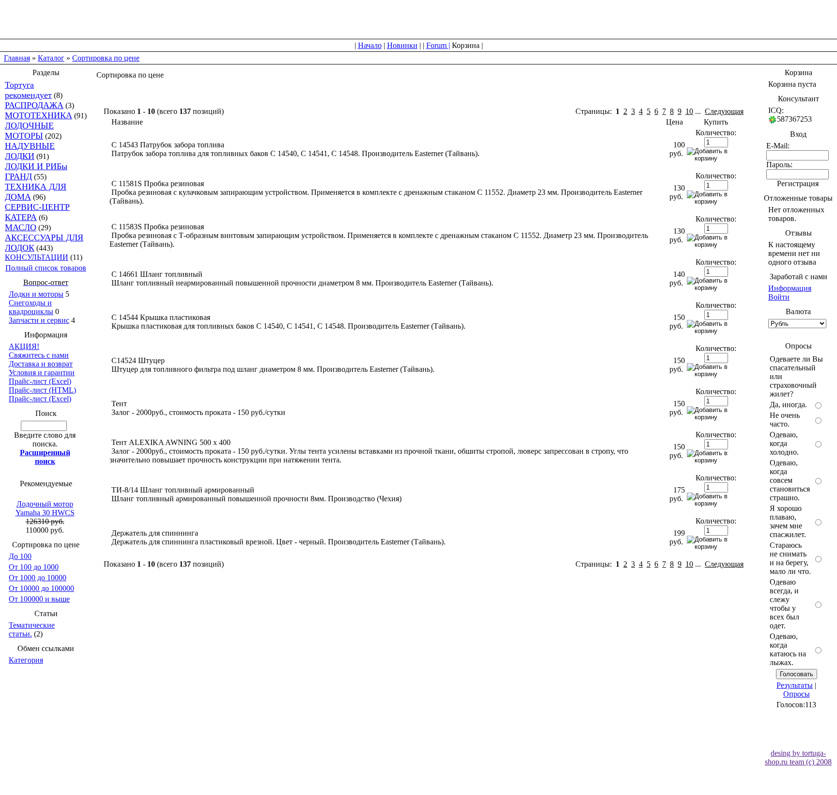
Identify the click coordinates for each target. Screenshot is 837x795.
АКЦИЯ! (24, 346)
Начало (370, 45)
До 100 (20, 556)
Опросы (796, 694)
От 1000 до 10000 (37, 577)
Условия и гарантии (42, 372)
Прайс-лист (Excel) (40, 381)
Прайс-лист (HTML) (42, 390)
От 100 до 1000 (34, 567)
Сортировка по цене (106, 58)
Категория (26, 660)
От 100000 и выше (39, 599)
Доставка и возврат (41, 364)
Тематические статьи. (32, 629)
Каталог (51, 58)
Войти (779, 297)
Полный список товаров (45, 268)
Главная (17, 58)
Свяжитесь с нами (39, 355)
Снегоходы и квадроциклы (31, 307)
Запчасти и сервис (39, 320)
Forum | (438, 45)
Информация (789, 288)
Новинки (402, 45)
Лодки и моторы (36, 294)
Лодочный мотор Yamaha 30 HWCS (45, 508)
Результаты (794, 685)
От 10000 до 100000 (41, 588)
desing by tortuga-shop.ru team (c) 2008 (798, 757)
